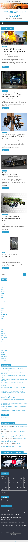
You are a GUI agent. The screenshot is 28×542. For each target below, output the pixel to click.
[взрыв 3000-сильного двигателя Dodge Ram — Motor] (14, 31)
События (4, 46)
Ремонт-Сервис (4, 350)
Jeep (2, 310)
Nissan (2, 316)
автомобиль (6, 517)
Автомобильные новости (14, 14)
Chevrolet (3, 291)
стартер (22, 525)
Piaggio (23, 510)
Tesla (2, 329)
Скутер (2, 352)
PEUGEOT (19, 510)
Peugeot (2, 320)
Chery (2, 289)
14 (2, 485)
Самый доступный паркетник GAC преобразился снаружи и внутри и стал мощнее (12, 94)
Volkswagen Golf (18, 512)
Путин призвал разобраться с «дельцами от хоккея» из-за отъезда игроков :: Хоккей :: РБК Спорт (14, 428)
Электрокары (4, 360)
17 (13, 485)
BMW (2, 285)
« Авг (2, 492)
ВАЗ (2, 339)
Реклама (3, 348)
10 (13, 482)
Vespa (9, 512)
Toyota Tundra (5, 512)
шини (5, 526)
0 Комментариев (17, 56)
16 (9, 485)
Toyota (2, 331)
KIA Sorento (13, 510)
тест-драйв (3, 358)
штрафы (7, 526)
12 (21, 482)
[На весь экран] (25, 468)
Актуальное (5, 90)
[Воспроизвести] (2, 468)
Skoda (2, 325)
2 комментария (17, 140)
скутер (20, 525)
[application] (14, 462)
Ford (2, 297)
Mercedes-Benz (4, 314)
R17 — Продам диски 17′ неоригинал (11, 255)
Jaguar (2, 308)
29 (6, 489)
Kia (1, 312)
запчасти (7, 522)
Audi (3, 252)
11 (17, 482)
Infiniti (2, 304)
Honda (2, 299)
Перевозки (3, 346)
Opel (2, 318)
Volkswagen (3, 333)
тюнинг (2, 526)
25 (17, 487)
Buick (2, 287)
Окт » (5, 492)
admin (10, 56)
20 (24, 485)
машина (15, 522)
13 (24, 482)
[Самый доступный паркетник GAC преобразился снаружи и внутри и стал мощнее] (14, 72)
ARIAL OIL (8, 509)
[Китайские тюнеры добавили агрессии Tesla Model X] (14, 156)
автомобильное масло (17, 517)
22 (6, 487)
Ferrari (2, 295)
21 (2, 487)
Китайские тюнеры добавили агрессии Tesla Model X (12, 174)
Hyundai (3, 301)
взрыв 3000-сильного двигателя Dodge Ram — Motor (13, 51)
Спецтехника (4, 356)
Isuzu (2, 306)
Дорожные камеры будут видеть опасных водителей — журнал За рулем (13, 136)
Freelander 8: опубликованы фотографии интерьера (13, 410)
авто (17, 514)
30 (9, 489)
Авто (4, 514)
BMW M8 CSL (18, 509)
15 (6, 485)
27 (24, 487)
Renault (2, 322)
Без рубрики (4, 337)
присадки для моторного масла (12, 525)
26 (21, 487)
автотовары (6, 519)
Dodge (2, 293)
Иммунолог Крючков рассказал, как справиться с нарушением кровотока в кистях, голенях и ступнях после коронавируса (13, 392)
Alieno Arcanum (3, 509)
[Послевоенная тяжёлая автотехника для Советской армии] (14, 193)
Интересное (4, 341)
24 (13, 487)
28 (2, 489)
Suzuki (2, 327)
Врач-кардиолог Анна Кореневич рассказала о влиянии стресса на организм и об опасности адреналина (12, 384)
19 (21, 485)
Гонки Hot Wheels (8, 514)
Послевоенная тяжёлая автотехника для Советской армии (12, 218)
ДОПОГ (13, 514)
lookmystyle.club (16, 541)
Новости (4, 132)
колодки (12, 522)
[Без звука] (23, 468)
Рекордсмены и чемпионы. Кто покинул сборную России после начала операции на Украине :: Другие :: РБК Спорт (14, 440)
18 (17, 485)
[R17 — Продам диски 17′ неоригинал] (14, 237)
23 (9, 487)
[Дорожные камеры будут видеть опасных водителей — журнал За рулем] (14, 114)
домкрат (2, 522)
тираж (25, 525)
